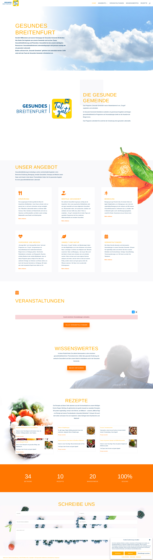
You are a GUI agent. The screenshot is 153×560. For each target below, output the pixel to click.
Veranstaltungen (117, 3)
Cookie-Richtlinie (125, 556)
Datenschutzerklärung (107, 289)
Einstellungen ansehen (144, 553)
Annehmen (118, 553)
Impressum (138, 556)
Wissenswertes (132, 3)
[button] (150, 540)
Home (94, 3)
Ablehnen (130, 553)
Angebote (102, 3)
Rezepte (144, 3)
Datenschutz (132, 556)
